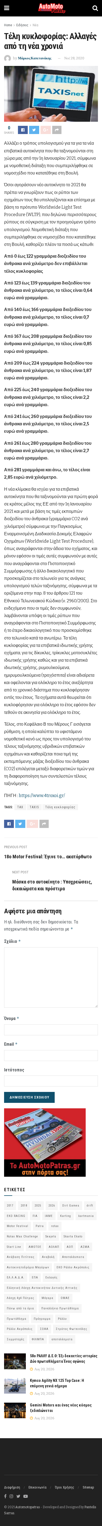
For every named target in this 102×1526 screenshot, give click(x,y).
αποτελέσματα (62, 1339)
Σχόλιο (12, 941)
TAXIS (34, 807)
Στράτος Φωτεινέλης (71, 1329)
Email (11, 1044)
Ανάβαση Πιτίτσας (21, 1257)
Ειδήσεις (22, 25)
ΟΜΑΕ (65, 1298)
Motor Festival (17, 1226)
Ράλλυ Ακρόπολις (20, 1329)
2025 (38, 1205)
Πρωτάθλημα (16, 1319)
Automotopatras (27, 1507)
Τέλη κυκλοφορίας (60, 807)
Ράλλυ (62, 1319)
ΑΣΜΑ (85, 1247)
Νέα (35, 25)
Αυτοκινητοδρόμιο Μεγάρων (28, 1267)
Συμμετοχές (15, 1339)
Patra (40, 1226)
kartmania (86, 1216)
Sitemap (88, 1487)
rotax (55, 1226)
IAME (49, 1216)
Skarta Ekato (73, 1236)
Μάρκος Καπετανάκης (34, 58)
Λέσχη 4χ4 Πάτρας (20, 1298)
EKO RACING (16, 1216)
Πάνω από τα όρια (20, 1308)
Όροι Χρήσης (64, 1487)
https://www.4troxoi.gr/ (42, 795)
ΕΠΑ (35, 1277)
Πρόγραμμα (42, 1319)
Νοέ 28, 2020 (74, 58)
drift (90, 1205)
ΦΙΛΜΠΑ (38, 1339)
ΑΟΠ (70, 1247)
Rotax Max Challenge (22, 1236)
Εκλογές (51, 1277)
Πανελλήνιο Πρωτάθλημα (60, 1308)
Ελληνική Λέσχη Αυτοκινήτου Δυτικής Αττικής (42, 1288)
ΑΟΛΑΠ (54, 1247)
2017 (10, 1205)
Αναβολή (48, 1257)
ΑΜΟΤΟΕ (35, 1247)
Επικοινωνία (38, 1487)
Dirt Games (70, 1205)
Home (8, 25)
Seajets (50, 1236)
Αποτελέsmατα (73, 1257)
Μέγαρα (47, 1298)
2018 (24, 1205)
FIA (35, 1216)
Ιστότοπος (14, 1069)
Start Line (14, 1247)
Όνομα (11, 1018)
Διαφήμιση (12, 1487)
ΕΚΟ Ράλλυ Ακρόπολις (73, 1267)
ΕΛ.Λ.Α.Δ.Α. (15, 1277)
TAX (20, 807)
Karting (65, 1216)
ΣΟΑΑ (44, 1329)
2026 (51, 1205)
